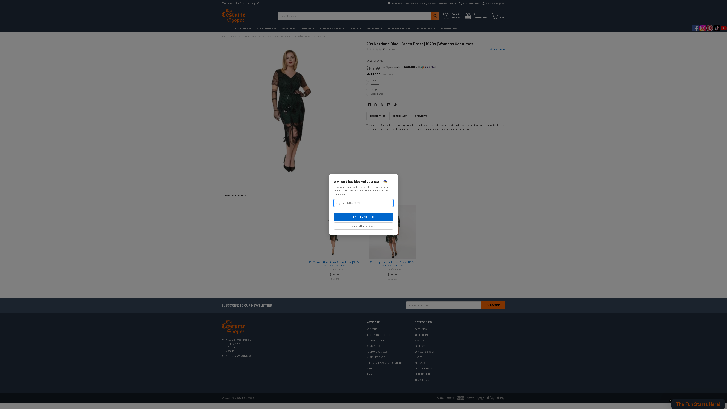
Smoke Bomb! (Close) (363, 225)
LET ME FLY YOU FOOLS (363, 217)
